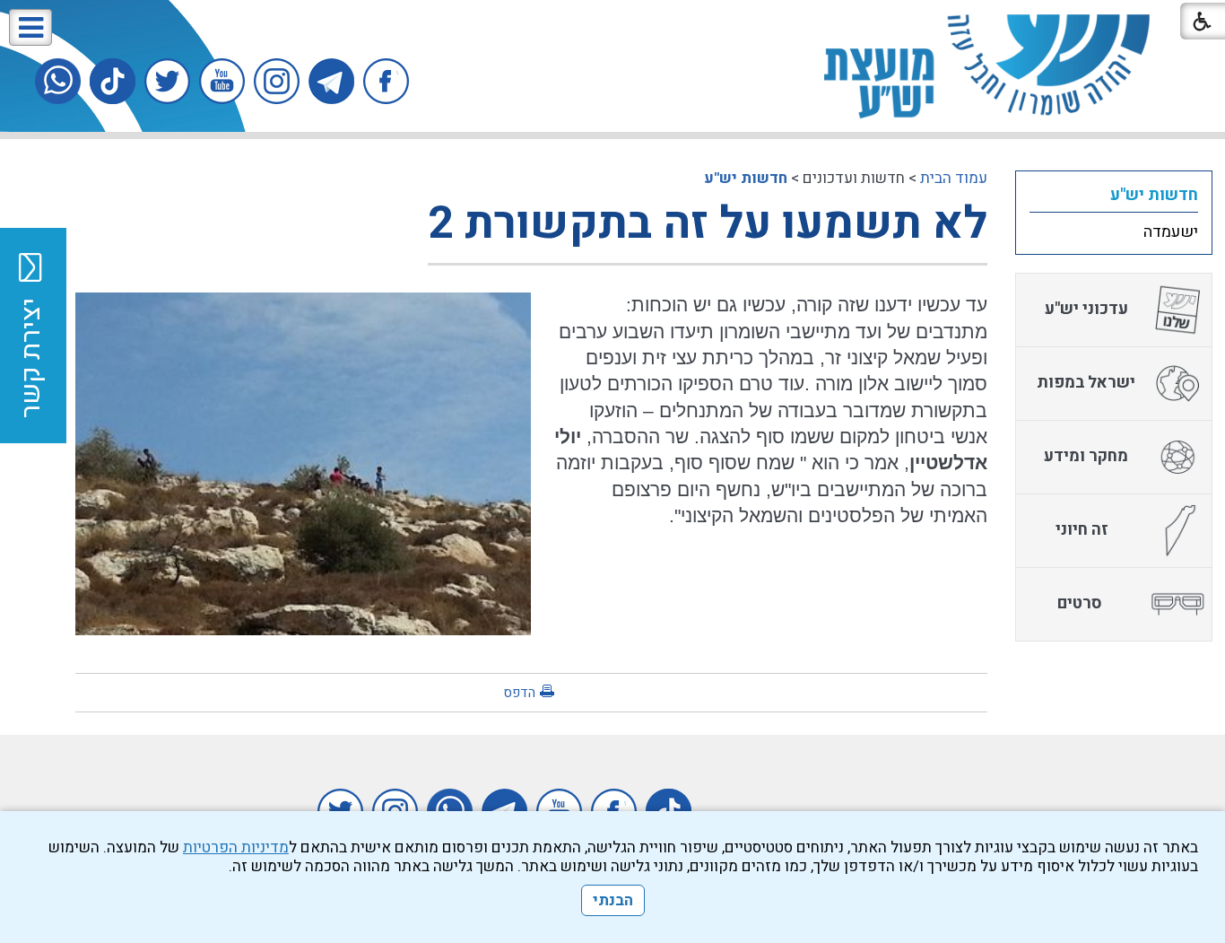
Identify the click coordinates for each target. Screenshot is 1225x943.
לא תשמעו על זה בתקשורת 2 (707, 224)
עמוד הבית (953, 178)
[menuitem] (1114, 195)
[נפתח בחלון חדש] (386, 81)
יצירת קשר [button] (31, 358)
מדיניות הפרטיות (236, 847)
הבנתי (613, 900)
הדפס (519, 693)
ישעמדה (1170, 232)
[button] (30, 27)
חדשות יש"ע (745, 178)
